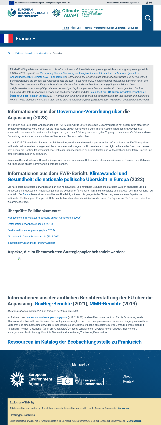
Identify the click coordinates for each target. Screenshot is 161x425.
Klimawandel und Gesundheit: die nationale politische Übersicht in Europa (68, 176)
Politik (65, 27)
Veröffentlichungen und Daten (109, 27)
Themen (87, 27)
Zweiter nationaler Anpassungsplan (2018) (31, 230)
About (127, 376)
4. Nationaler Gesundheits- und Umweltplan (32, 242)
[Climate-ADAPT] (83, 13)
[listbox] (39, 2)
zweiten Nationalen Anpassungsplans (46, 317)
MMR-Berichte (105, 304)
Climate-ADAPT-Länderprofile (50, 76)
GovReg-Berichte (53, 304)
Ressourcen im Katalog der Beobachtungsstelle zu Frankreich (75, 342)
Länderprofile (42, 53)
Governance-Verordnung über (89, 111)
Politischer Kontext (23, 53)
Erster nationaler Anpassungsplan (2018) (30, 223)
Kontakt (128, 381)
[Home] (9, 53)
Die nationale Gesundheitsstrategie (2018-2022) (34, 236)
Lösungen (133, 27)
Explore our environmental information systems (80, 398)
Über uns (76, 27)
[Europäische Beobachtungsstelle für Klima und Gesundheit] (27, 12)
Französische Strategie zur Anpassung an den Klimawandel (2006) (44, 217)
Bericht (27, 194)
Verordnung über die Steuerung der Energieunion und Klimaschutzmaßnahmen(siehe (87, 73)
